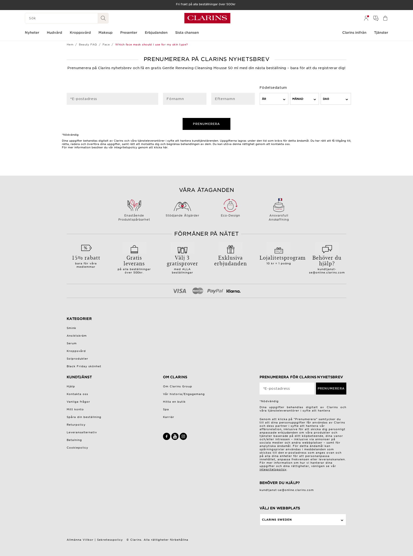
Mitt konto (75, 409)
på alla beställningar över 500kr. (134, 264)
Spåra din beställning (84, 417)
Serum (72, 343)
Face (106, 44)
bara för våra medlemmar (86, 261)
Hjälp (71, 386)
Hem (70, 44)
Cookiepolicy (77, 447)
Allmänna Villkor (80, 539)
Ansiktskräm (77, 335)
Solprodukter (77, 358)
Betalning (74, 440)
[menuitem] (366, 18)
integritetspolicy (273, 469)
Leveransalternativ (82, 432)
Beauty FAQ (88, 44)
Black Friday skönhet (84, 366)
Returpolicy (76, 424)
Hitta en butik (174, 401)
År (264, 98)
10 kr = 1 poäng (279, 259)
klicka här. (161, 147)
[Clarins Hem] (207, 18)
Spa (166, 409)
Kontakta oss (77, 394)
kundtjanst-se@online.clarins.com (327, 270)
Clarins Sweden (277, 519)
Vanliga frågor (78, 401)
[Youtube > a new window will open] (175, 439)
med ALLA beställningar (182, 264)
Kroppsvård (76, 351)
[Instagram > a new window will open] (183, 439)
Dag (326, 98)
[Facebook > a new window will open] (167, 439)
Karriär (168, 417)
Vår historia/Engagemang (184, 394)
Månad (297, 98)
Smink (71, 328)
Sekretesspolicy (110, 539)
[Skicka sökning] (103, 18)
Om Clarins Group (177, 386)
